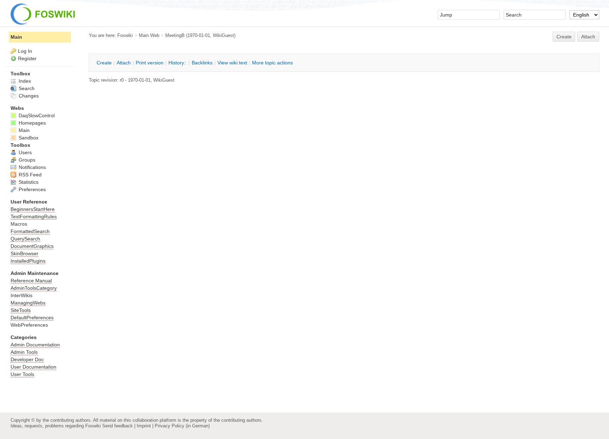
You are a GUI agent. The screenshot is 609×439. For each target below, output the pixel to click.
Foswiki (125, 35)
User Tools (22, 374)
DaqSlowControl (36, 115)
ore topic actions (272, 62)
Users (24, 152)
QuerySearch (25, 239)
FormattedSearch (30, 231)
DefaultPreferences (32, 317)
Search (26, 88)
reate (564, 36)
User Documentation (33, 367)
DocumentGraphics (32, 246)
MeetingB (175, 35)
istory (176, 62)
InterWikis (21, 295)
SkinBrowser (24, 253)
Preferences (31, 189)
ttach (124, 62)
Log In (25, 51)
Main (16, 37)
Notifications (31, 167)
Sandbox (27, 137)
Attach (588, 36)
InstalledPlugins (28, 261)
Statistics (27, 182)
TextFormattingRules (34, 216)
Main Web (149, 35)
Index (24, 81)
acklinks (202, 62)
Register (27, 58)
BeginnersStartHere (33, 209)
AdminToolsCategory (34, 288)
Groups (26, 160)
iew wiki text (232, 62)
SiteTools (21, 310)
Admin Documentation (35, 344)
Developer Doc (27, 359)
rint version (150, 62)
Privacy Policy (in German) (182, 425)
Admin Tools (24, 352)
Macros (19, 224)
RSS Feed (29, 174)
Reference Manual (31, 280)
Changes (28, 96)
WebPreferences (29, 325)
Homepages (31, 123)
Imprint (144, 425)
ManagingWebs (28, 303)
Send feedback (117, 425)
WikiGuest (223, 35)
